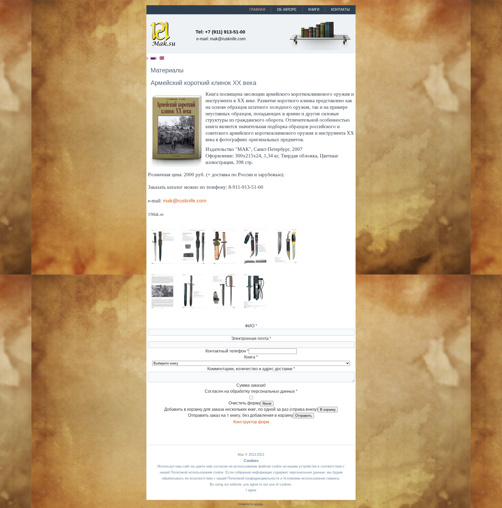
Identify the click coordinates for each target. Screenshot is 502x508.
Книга (251, 357)
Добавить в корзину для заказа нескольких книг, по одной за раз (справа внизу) (241, 409)
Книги (313, 10)
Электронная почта (251, 338)
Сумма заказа (249, 385)
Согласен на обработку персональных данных (251, 391)
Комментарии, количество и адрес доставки (251, 369)
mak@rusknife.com (184, 200)
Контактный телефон (227, 351)
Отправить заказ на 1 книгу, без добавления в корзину (240, 415)
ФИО (251, 326)
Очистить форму (244, 403)
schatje (258, 504)
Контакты (340, 10)
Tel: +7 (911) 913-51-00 (220, 32)
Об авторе (286, 10)
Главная (257, 10)
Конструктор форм (251, 422)
